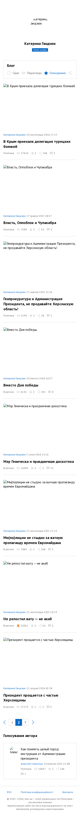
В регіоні (8, 391)
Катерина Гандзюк (40, 43)
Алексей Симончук (32, 763)
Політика (8, 153)
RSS (9, 792)
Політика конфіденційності (37, 792)
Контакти (67, 792)
